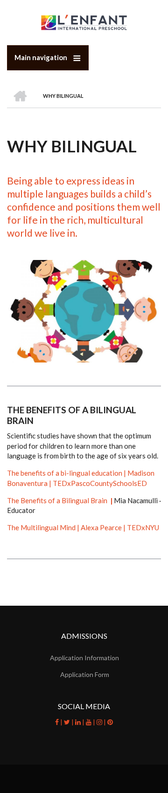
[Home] (83, 22)
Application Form (84, 674)
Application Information (84, 658)
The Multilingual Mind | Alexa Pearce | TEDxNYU (83, 527)
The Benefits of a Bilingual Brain (60, 500)
